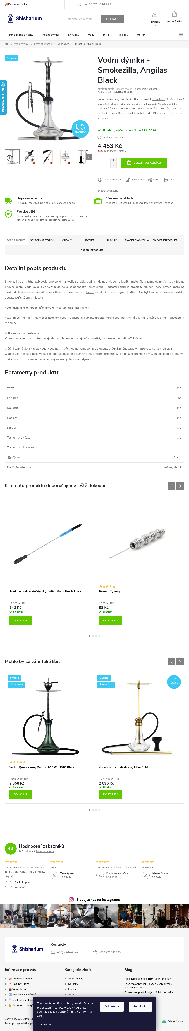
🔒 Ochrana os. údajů (20, 1005)
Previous (171, 486)
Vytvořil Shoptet (175, 1021)
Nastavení (47, 1025)
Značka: (108, 190)
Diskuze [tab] (112, 240)
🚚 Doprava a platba (16, 4)
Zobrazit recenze (45, 851)
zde (39, 1016)
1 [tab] (89, 636)
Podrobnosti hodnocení (146, 88)
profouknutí (158, 99)
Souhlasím (140, 1006)
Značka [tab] (137, 240)
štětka (26, 349)
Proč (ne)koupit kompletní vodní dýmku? (147, 979)
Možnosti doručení (114, 137)
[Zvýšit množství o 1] (113, 160)
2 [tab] (93, 636)
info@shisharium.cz (68, 952)
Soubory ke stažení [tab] (42, 240)
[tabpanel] (49, 563)
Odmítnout (112, 1006)
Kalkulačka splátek (115, 151)
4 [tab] (99, 636)
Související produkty (165, 240)
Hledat (112, 19)
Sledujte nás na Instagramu (98, 899)
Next (180, 486)
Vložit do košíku (147, 163)
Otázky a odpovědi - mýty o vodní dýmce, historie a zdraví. (148, 985)
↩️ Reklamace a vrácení (22, 994)
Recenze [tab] (89, 240)
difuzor (115, 104)
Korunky (73, 984)
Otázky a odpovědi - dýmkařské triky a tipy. (149, 992)
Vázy (71, 994)
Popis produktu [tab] (16, 240)
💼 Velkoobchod (17, 989)
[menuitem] (21, 35)
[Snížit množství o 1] (113, 165)
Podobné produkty (92, 250)
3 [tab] (96, 636)
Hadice (72, 989)
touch (140, 108)
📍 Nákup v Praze (18, 984)
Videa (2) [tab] (67, 240)
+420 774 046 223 (110, 952)
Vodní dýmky (75, 978)
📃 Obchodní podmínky (22, 1000)
